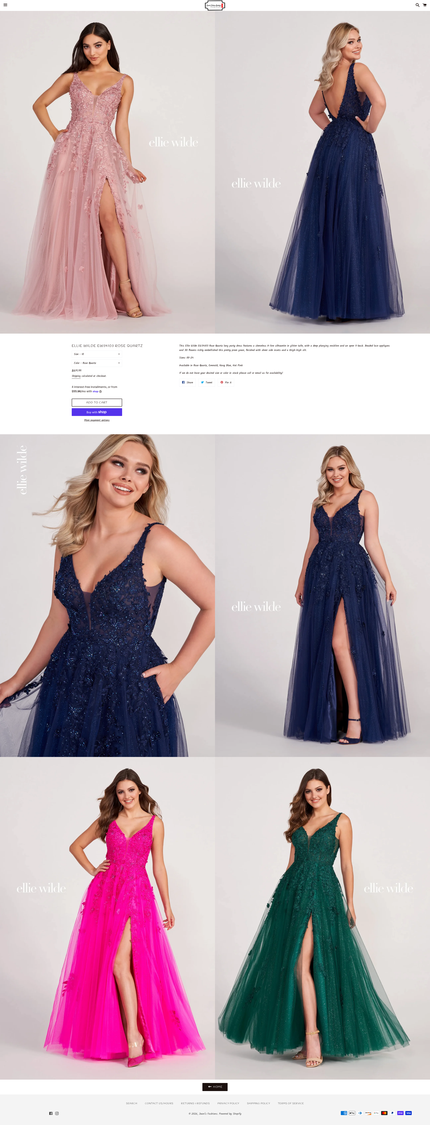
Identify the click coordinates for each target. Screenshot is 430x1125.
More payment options (97, 420)
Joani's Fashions (208, 1114)
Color (76, 363)
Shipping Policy (258, 1103)
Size (76, 354)
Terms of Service (291, 1103)
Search (131, 1103)
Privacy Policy (228, 1103)
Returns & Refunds (195, 1103)
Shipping (76, 376)
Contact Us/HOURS (159, 1103)
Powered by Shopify (230, 1114)
